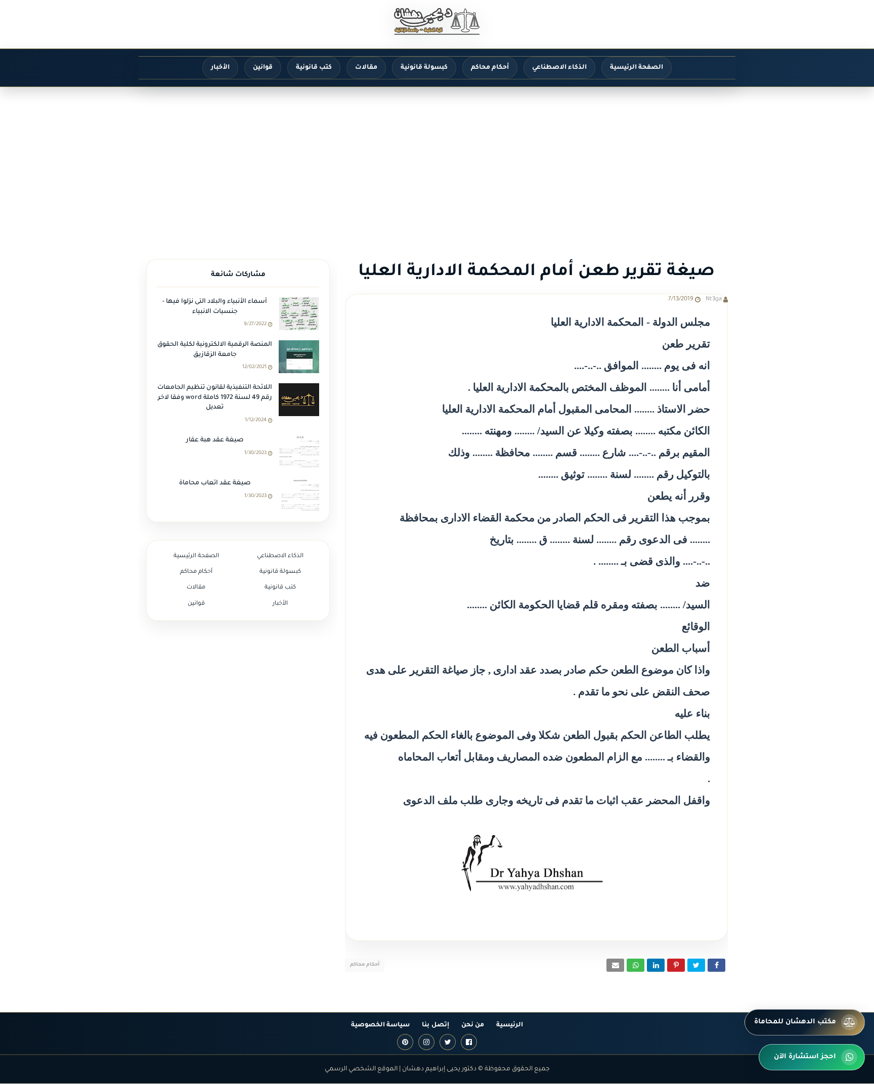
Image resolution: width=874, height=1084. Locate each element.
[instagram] (426, 1042)
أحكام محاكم (364, 965)
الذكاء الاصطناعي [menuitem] (559, 67)
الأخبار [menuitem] (220, 67)
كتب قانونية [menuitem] (314, 67)
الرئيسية (509, 1025)
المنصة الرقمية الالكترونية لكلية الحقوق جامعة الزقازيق (214, 349)
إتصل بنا (435, 1025)
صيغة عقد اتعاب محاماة (215, 483)
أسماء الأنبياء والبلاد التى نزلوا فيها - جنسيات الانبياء (214, 306)
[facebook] (469, 1042)
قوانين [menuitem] (263, 67)
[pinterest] (405, 1042)
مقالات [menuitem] (366, 67)
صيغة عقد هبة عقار (215, 440)
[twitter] (448, 1042)
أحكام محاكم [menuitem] (490, 67)
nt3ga (714, 299)
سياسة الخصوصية (380, 1025)
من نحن (472, 1025)
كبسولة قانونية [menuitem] (424, 67)
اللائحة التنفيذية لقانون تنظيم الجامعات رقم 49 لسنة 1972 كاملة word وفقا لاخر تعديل (214, 397)
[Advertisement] (437, 163)
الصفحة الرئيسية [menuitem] (636, 67)
